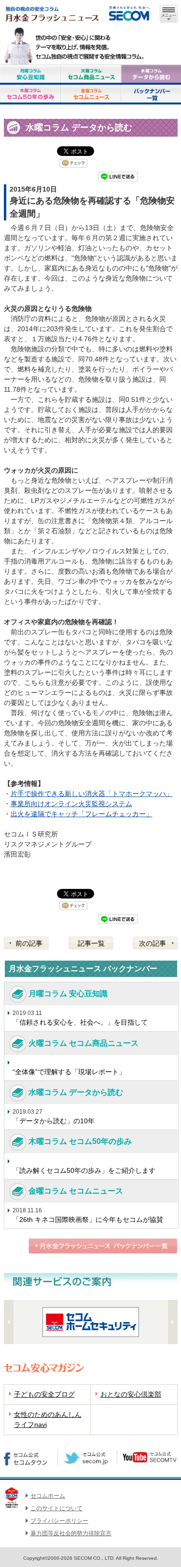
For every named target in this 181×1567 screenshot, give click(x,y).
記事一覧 (91, 943)
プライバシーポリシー (59, 1520)
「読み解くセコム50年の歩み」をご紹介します (84, 1170)
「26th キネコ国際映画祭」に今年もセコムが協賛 (88, 1219)
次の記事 (152, 943)
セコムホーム (47, 1495)
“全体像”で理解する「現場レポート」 (69, 1072)
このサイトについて (56, 1508)
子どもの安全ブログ (44, 1394)
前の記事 (28, 943)
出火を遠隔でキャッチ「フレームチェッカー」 (82, 814)
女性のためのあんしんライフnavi (48, 1419)
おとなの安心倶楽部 (130, 1394)
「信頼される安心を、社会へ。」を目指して (80, 1022)
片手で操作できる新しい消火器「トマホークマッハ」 (92, 793)
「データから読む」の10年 (54, 1121)
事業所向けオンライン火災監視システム (71, 804)
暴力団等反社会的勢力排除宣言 (70, 1533)
